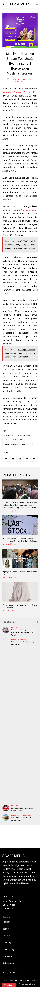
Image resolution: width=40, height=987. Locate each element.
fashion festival (24, 435)
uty (7, 929)
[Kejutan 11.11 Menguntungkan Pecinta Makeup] (5, 808)
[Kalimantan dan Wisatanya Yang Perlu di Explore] (5, 720)
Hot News (14, 627)
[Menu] (37, 4)
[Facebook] (6, 459)
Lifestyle (6, 935)
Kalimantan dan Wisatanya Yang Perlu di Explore (22, 643)
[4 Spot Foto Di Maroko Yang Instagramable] (5, 817)
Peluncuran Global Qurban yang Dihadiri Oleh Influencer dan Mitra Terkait (23, 632)
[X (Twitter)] (13, 459)
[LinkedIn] (20, 459)
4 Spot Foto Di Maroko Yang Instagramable (21, 819)
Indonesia (15, 639)
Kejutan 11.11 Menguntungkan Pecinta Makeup (22, 809)
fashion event (20, 81)
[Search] (3, 4)
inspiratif (28, 210)
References (8, 963)
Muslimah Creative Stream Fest (20, 92)
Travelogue (7, 942)
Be (3, 929)
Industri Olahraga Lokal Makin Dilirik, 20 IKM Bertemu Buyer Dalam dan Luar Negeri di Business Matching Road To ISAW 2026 (19, 505)
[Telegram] (27, 459)
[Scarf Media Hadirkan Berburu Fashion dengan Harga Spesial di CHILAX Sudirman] (20, 525)
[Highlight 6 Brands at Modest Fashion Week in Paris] (20, 558)
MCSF (6, 440)
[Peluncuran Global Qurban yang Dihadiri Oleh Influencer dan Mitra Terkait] (5, 630)
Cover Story (8, 949)
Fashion (6, 922)
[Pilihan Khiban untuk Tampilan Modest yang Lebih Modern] (20, 592)
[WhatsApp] (34, 459)
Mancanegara (16, 815)
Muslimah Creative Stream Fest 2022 (17, 444)
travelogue (23, 639)
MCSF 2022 (18, 440)
